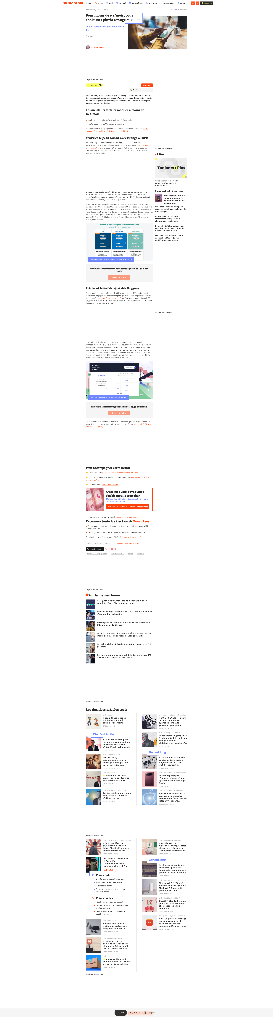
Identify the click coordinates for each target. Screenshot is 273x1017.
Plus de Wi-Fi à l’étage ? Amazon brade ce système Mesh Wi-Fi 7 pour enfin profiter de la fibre (172, 887)
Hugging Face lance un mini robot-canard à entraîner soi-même (114, 720)
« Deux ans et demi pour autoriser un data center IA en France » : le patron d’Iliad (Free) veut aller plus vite (117, 743)
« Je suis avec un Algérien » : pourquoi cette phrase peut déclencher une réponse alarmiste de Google (172, 847)
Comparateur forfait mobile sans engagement (127, 507)
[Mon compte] (193, 3)
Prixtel (130, 554)
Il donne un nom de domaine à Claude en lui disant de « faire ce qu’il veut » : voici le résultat (115, 945)
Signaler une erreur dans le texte (126, 543)
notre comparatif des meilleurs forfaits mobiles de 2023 (117, 129)
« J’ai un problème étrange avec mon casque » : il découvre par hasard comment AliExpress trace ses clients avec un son (172, 922)
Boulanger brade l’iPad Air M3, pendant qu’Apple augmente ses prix (116, 532)
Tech (175, 10)
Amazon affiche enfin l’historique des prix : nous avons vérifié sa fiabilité (116, 961)
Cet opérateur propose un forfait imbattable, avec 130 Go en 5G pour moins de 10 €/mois (124, 656)
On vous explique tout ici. (130, 537)
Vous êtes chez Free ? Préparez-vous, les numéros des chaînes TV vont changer (170, 209)
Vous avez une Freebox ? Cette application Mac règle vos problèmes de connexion (169, 237)
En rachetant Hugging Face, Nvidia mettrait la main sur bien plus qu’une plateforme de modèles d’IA (173, 739)
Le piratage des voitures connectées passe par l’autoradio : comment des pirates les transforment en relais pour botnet (173, 869)
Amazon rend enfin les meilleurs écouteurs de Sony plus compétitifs (115, 926)
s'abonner (208, 3)
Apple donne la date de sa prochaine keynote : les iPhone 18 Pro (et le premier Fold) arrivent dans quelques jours (173, 797)
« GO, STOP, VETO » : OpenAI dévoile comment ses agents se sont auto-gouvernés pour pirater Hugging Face (173, 721)
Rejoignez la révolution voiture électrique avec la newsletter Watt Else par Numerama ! (122, 601)
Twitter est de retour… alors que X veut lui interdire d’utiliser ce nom (117, 795)
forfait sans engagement (97, 554)
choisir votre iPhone (110, 484)
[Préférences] (197, 3)
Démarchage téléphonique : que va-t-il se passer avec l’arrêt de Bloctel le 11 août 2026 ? (169, 228)
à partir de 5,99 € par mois (108, 298)
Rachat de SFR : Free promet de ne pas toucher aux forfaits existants (116, 778)
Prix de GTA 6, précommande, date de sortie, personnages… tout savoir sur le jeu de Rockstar (116, 761)
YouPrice (140, 554)
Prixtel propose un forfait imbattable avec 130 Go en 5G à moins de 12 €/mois (123, 623)
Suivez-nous (147, 85)
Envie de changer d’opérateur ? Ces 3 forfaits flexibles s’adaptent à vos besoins (124, 612)
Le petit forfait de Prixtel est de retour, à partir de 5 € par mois (124, 645)
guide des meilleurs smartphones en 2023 (120, 472)
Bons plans (141, 521)
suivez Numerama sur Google (128, 517)
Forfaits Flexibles (117, 554)
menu (88, 3)
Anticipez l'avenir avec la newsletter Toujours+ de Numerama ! (166, 183)
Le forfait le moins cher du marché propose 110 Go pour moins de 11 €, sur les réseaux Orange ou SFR (124, 634)
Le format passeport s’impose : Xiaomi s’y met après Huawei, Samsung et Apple (172, 779)
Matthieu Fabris (97, 47)
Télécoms (183, 10)
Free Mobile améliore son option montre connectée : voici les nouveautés (174, 199)
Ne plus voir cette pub (94, 80)
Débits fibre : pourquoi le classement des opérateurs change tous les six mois (167, 218)
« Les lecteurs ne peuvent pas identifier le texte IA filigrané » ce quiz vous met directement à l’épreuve (172, 761)
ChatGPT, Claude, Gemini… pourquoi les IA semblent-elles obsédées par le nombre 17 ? (172, 905)
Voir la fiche (109, 870)
